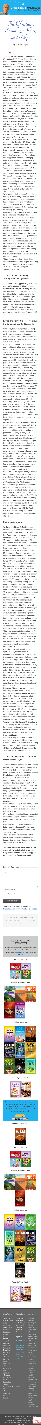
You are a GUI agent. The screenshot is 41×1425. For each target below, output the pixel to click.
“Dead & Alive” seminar (7, 1370)
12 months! (20, 1325)
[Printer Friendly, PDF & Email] (11, 52)
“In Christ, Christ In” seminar (7, 1345)
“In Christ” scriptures (6, 1361)
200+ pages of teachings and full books (7, 1331)
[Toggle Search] (23, 4)
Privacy (8, 1386)
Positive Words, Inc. (20, 1418)
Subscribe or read (21, 952)
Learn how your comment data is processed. (20, 909)
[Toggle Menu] (30, 4)
